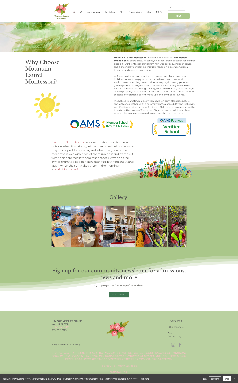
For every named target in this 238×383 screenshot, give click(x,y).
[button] (110, 12)
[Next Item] (181, 226)
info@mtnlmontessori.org (66, 344)
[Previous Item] (56, 226)
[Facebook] (179, 344)
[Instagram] (173, 344)
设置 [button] (205, 378)
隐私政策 (145, 378)
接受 (227, 378)
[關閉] (234, 378)
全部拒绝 (215, 378)
